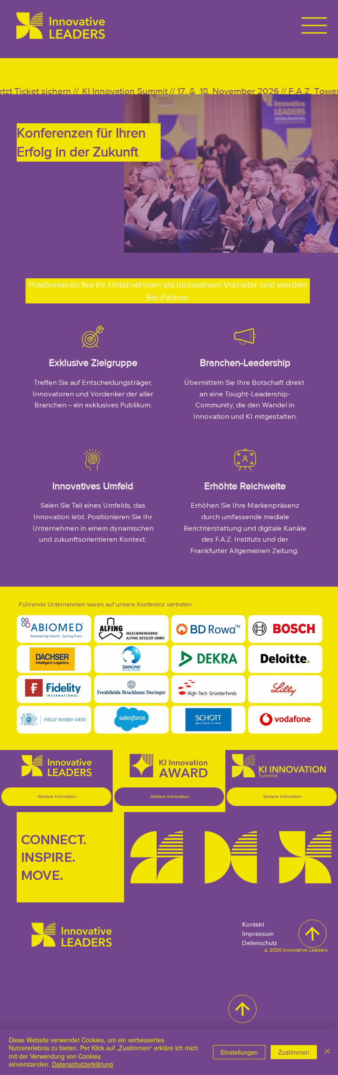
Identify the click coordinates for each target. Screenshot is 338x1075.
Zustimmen (293, 1052)
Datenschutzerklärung (82, 1064)
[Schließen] (327, 1052)
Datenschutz (259, 942)
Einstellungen (239, 1052)
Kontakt (253, 924)
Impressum (258, 933)
